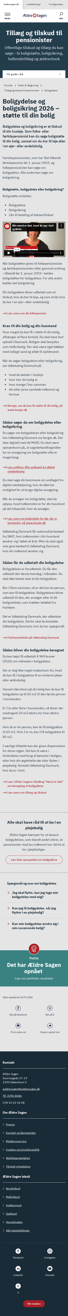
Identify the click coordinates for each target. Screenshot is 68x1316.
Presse (10, 1124)
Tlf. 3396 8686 (12, 1096)
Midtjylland (13, 1197)
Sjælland (11, 1213)
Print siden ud (18, 1032)
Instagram (49, 1257)
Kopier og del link (49, 1032)
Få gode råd (15, 74)
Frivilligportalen (56, 4)
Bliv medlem (34, 1303)
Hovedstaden (14, 1222)
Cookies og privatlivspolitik (22, 1149)
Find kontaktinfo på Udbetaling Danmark (33, 637)
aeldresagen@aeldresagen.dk (21, 1089)
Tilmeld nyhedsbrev (18, 1166)
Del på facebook (18, 1014)
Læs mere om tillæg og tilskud (26, 792)
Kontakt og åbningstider (21, 1133)
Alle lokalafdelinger (18, 1230)
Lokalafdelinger (34, 4)
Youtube (49, 1275)
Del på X (50, 1014)
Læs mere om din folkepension (26, 313)
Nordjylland (13, 1188)
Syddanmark (14, 1205)
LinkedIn (18, 1275)
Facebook (18, 1257)
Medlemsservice (16, 1141)
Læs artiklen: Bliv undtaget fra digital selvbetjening (31, 469)
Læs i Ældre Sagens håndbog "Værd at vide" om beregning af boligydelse (35, 784)
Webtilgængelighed (18, 1158)
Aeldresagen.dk (11, 4)
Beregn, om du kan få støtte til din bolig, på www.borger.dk (35, 408)
